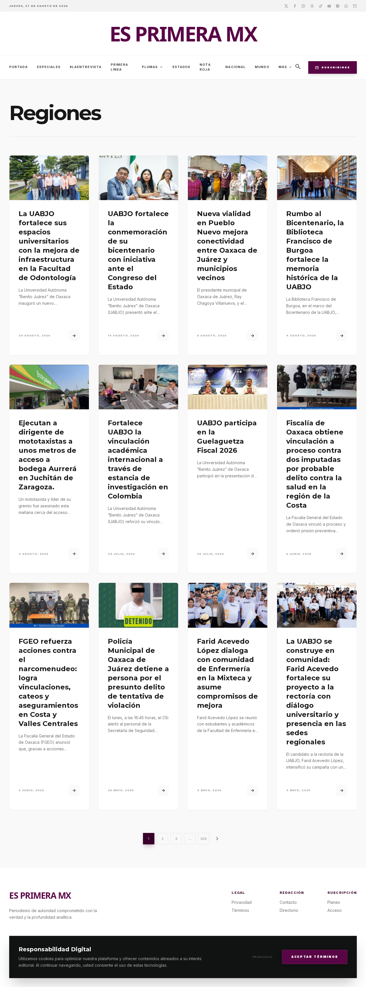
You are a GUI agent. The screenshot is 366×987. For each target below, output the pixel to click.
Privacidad (262, 956)
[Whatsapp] (346, 5)
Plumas (152, 67)
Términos (240, 910)
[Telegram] (338, 5)
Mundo (262, 67)
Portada (18, 67)
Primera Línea (119, 67)
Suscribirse (332, 67)
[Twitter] (286, 5)
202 (203, 839)
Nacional (235, 67)
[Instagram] (303, 5)
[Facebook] (295, 5)
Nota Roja (205, 67)
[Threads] (312, 5)
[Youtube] (329, 5)
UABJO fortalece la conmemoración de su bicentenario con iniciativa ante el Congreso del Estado (138, 250)
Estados (181, 67)
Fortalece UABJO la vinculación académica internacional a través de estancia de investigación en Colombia (138, 459)
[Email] (355, 5)
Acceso (334, 910)
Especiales (49, 67)
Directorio (289, 910)
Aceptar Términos (314, 956)
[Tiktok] (321, 5)
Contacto (288, 902)
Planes (333, 902)
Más (285, 67)
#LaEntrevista (86, 67)
